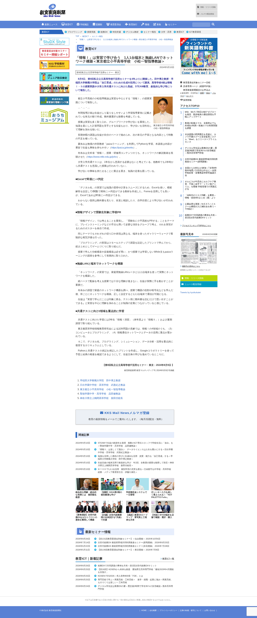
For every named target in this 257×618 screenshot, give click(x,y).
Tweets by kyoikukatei (190, 292)
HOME (144, 610)
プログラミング (75, 32)
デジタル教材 (132, 32)
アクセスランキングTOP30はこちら (196, 226)
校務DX (104, 32)
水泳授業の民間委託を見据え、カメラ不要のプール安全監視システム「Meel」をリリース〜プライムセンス (201, 138)
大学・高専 (166, 32)
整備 (147, 24)
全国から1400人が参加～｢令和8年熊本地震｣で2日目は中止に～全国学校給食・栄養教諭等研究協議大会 (201, 171)
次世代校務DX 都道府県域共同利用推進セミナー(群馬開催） (201, 160)
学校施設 (84, 24)
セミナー (172, 24)
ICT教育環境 (195, 32)
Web (208, 93)
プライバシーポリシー (168, 610)
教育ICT (69, 24)
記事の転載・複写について (191, 610)
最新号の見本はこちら (191, 266)
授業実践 (91, 32)
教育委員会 (115, 24)
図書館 (99, 24)
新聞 (202, 93)
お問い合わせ (209, 610)
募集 (159, 24)
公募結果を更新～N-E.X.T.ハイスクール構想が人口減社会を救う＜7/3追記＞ (200, 206)
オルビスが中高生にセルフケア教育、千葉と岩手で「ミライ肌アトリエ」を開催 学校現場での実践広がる (201, 185)
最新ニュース (51, 24)
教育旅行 (133, 24)
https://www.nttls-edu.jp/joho (102, 157)
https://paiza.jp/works (122, 147)
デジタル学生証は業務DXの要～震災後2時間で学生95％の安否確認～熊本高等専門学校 (201, 150)
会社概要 (153, 610)
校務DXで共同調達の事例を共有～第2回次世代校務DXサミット (201, 216)
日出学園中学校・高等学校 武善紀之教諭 (102, 385)
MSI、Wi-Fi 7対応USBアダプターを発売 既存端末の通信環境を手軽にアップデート (200, 114)
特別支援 (117, 32)
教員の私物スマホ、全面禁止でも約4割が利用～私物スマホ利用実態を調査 (201, 125)
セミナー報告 (150, 32)
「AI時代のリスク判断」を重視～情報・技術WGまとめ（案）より (200, 196)
